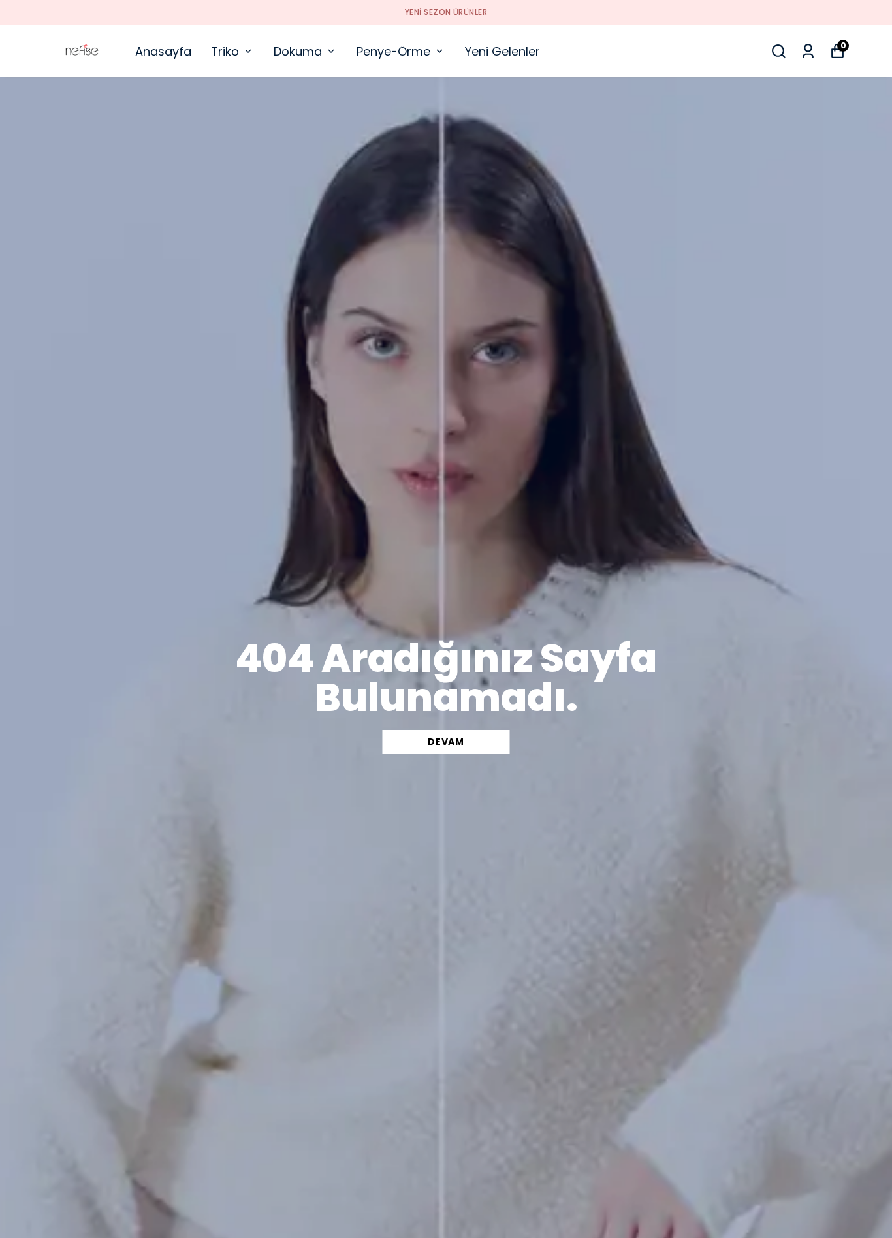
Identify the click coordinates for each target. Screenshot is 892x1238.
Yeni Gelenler (502, 51)
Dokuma (298, 51)
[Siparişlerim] (808, 51)
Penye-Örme (393, 51)
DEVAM (446, 741)
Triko (225, 51)
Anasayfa (163, 51)
